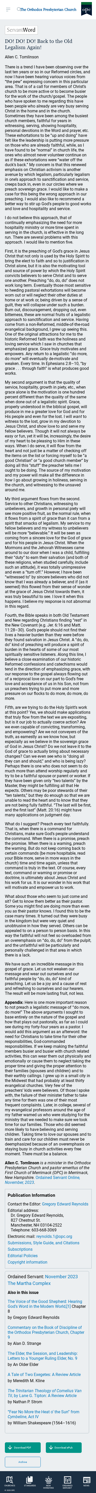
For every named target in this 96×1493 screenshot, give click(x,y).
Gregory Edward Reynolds (65, 1204)
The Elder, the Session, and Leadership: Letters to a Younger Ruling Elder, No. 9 (43, 1356)
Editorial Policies (23, 1255)
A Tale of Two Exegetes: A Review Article (44, 1374)
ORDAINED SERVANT (67, 1487)
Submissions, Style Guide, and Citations (43, 1242)
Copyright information (27, 1262)
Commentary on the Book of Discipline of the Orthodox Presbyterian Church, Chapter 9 (46, 1332)
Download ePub (64, 1447)
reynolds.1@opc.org (54, 1236)
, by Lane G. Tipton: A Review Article (45, 1393)
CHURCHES (9, 1486)
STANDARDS (30, 1486)
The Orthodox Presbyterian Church (48, 9)
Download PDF (22, 1447)
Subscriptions (20, 1249)
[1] (68, 1306)
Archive (22, 1462)
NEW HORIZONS (48, 1487)
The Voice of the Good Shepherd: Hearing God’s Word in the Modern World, (45, 1304)
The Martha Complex (29, 1283)
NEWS (86, 1486)
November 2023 (61, 1276)
